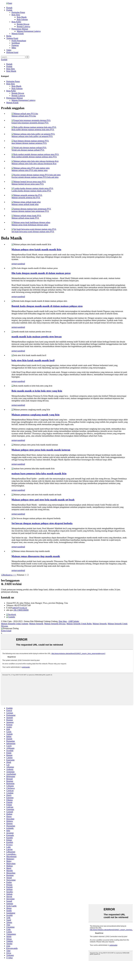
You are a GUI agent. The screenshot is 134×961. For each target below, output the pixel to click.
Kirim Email (6, 631)
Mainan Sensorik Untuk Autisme (14, 624)
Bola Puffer (16, 22)
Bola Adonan (22, 19)
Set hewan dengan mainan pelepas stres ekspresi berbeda (42, 523)
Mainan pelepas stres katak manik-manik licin (36, 249)
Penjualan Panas (18, 12)
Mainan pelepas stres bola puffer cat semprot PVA (32, 136)
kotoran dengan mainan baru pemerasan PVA (30, 211)
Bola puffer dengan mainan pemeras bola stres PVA (33, 129)
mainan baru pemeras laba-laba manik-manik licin (39, 473)
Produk (9, 10)
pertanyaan (16, 264)
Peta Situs (63, 621)
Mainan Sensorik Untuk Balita (79, 624)
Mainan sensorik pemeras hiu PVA (26, 197)
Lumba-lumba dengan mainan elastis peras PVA (31, 191)
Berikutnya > (8, 575)
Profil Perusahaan (19, 40)
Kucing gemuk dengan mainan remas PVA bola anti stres (35, 177)
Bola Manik (22, 17)
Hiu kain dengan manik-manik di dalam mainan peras (41, 273)
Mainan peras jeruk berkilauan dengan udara (30, 225)
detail (23, 264)
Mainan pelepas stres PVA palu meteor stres (30, 170)
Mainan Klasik (18, 33)
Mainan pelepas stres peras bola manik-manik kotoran (41, 449)
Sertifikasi (16, 43)
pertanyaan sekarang (9, 592)
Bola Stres (16, 15)
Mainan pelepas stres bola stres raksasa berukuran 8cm (34, 163)
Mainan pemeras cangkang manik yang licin (36, 414)
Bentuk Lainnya (23, 26)
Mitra (14, 48)
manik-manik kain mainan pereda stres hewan (37, 336)
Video (8, 50)
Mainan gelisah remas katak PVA (25, 218)
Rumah (9, 8)
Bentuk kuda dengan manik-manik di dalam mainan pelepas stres (47, 306)
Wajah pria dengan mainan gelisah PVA (28, 150)
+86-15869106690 (21, 610)
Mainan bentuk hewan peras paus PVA (28, 184)
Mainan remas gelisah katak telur (25, 204)
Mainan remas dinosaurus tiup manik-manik (36, 556)
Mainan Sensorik (36, 624)
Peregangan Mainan (20, 29)
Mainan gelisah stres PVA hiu (24, 116)
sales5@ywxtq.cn (19, 608)
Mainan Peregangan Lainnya (29, 31)
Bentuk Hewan (23, 24)
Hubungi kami (12, 52)
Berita (8, 36)
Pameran (15, 45)
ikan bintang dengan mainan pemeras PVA (29, 143)
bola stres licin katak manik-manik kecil (33, 360)
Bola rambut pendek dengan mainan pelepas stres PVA (34, 157)
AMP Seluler (73, 621)
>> (15, 575)
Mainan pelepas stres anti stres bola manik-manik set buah (43, 499)
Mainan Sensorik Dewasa (54, 624)
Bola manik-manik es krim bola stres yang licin (37, 390)
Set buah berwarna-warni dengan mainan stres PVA (33, 231)
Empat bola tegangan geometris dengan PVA (30, 123)
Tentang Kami (12, 38)
